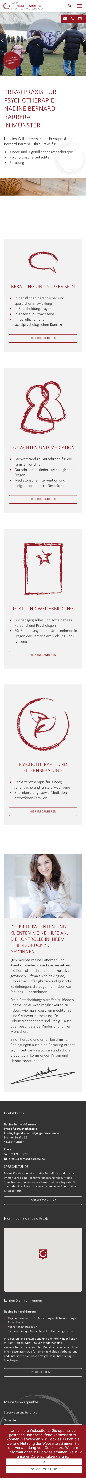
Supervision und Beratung (20, 1412)
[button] (69, 6)
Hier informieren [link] (43, 338)
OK (44, 1462)
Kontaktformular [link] (43, 1200)
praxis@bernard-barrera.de (27, 1158)
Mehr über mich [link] (43, 1372)
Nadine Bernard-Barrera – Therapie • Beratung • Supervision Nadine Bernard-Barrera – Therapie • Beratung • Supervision (23, 6)
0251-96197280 (19, 1154)
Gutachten (10, 1420)
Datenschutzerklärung (44, 1469)
